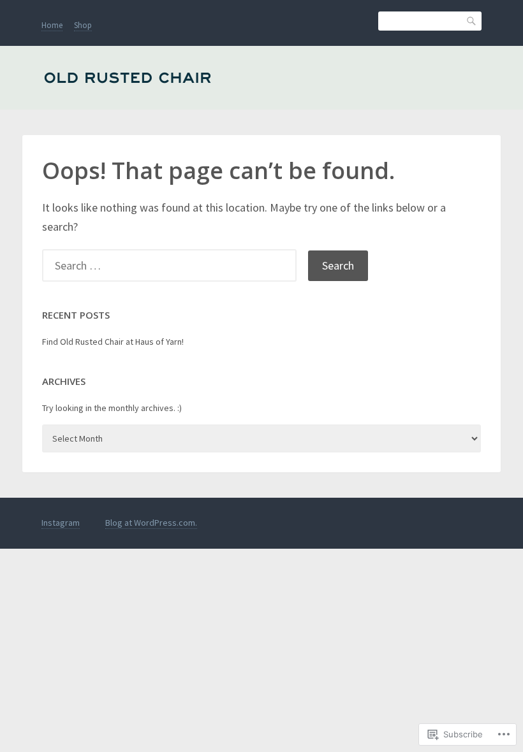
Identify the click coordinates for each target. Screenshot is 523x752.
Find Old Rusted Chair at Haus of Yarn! (113, 341)
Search (472, 20)
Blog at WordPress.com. (151, 522)
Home (52, 25)
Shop (83, 25)
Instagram (60, 522)
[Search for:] (175, 265)
